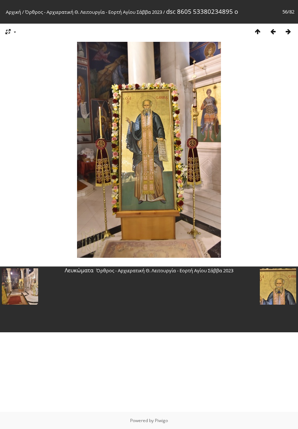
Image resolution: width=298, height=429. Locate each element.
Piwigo (161, 420)
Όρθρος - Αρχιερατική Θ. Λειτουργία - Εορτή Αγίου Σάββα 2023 (93, 12)
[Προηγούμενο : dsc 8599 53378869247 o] (273, 31)
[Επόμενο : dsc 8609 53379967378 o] (288, 31)
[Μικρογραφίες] (257, 31)
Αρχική (13, 12)
